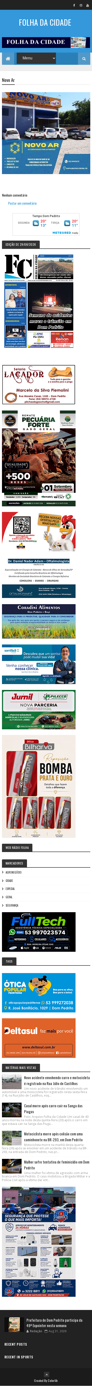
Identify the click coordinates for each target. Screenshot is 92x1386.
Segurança (12, 905)
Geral (9, 897)
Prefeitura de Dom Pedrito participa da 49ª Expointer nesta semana (54, 1322)
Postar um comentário (22, 203)
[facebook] (74, 5)
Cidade (9, 881)
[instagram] (81, 5)
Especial (10, 889)
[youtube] (87, 5)
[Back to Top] (46, 1374)
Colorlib (53, 1380)
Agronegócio (14, 872)
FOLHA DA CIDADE (45, 22)
